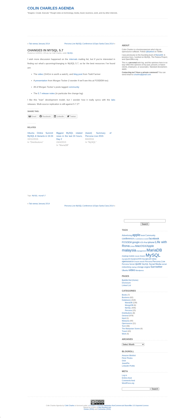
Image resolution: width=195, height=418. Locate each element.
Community (150, 235)
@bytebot (150, 52)
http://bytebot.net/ (104, 407)
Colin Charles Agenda (50, 8)
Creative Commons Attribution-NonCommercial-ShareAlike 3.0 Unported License (119, 405)
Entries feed (127, 378)
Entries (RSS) (89, 409)
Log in (124, 375)
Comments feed (128, 381)
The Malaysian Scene (131, 329)
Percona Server (128, 264)
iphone (151, 242)
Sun (153, 266)
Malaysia (125, 321)
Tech (124, 326)
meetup (125, 256)
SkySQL (145, 264)
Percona (148, 261)
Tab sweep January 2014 (39, 44)
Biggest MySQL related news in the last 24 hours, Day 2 (69, 136)
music (142, 256)
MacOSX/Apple (144, 246)
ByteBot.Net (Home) (130, 280)
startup (134, 267)
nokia (154, 259)
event (146, 239)
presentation (41, 80)
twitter (158, 266)
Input (124, 318)
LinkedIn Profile (128, 366)
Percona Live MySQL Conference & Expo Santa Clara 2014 (89, 44)
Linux (132, 246)
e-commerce (139, 239)
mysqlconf (146, 259)
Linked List (126, 285)
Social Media (155, 264)
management (141, 251)
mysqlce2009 (136, 259)
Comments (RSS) (104, 409)
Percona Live (158, 261)
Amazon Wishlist (129, 355)
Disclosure (126, 283)
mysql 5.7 (42, 195)
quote (138, 264)
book (143, 235)
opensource (128, 261)
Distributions (127, 313)
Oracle (136, 261)
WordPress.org (128, 383)
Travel (124, 331)
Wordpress (140, 270)
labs (113, 100)
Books (124, 295)
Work (124, 334)
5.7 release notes (46, 93)
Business (125, 297)
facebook (154, 238)
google (136, 242)
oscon (142, 261)
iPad (145, 242)
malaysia (129, 250)
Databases (126, 300)
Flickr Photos (127, 358)
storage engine (143, 267)
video (40, 74)
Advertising (127, 235)
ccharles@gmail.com (142, 74)
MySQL (70, 53)
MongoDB (129, 305)
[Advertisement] (82, 26)
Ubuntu (125, 270)
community (74, 87)
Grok (124, 361)
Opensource (127, 323)
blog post (78, 74)
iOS (141, 242)
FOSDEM (127, 242)
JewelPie (125, 363)
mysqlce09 (126, 259)
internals (73, 59)
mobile (132, 256)
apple (136, 235)
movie (137, 256)
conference (128, 238)
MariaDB (159, 55)
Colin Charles (69, 405)
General (125, 316)
